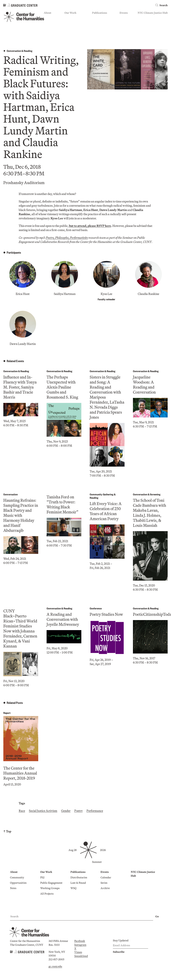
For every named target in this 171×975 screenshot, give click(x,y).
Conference (96, 608)
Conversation (14, 50)
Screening (155, 494)
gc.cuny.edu (55, 966)
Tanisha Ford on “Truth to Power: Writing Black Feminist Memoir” (62, 504)
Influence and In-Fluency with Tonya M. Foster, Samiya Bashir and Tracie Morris (20, 387)
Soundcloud (81, 956)
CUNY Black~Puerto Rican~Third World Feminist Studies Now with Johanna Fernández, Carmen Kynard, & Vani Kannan (20, 628)
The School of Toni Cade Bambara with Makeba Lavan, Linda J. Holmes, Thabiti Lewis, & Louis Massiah (149, 513)
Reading (28, 50)
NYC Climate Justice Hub (153, 12)
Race (22, 811)
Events (124, 12)
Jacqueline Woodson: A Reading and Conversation (144, 384)
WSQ (95, 27)
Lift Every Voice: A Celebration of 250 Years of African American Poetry (106, 511)
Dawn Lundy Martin (23, 344)
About (47, 12)
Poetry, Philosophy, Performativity (67, 238)
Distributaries (100, 18)
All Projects (71, 37)
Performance (95, 811)
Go (157, 916)
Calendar (125, 18)
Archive (124, 27)
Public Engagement (75, 27)
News (47, 27)
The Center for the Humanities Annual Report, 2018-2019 (20, 773)
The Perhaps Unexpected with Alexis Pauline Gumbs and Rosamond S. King (62, 387)
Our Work (70, 12)
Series (123, 22)
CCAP (68, 22)
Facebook (79, 941)
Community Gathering (101, 494)
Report (7, 713)
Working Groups (74, 32)
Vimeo (78, 952)
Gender (65, 811)
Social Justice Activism (43, 811)
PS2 (66, 18)
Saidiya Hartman (64, 294)
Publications (99, 12)
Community (51, 18)
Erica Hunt (23, 294)
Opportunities (52, 22)
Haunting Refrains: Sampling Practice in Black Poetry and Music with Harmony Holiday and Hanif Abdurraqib (20, 515)
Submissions (127, 32)
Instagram (80, 944)
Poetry (78, 811)
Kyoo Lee (106, 294)
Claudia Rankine (148, 294)
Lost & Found (99, 22)
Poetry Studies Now (106, 614)
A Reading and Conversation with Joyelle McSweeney (63, 619)
